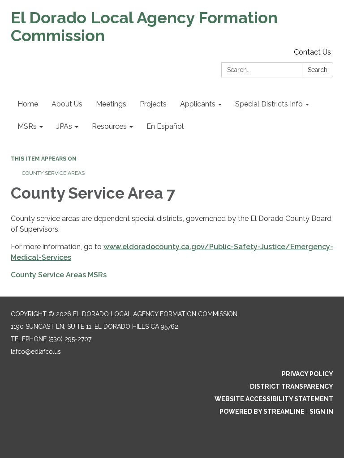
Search (317, 69)
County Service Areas (53, 173)
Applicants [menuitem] (197, 104)
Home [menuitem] (27, 104)
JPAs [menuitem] (64, 126)
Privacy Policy (307, 373)
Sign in (321, 411)
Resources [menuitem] (109, 126)
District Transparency (291, 386)
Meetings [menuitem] (111, 104)
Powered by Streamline (262, 411)
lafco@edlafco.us (36, 351)
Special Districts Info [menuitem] (269, 104)
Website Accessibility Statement (274, 399)
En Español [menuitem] (165, 126)
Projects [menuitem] (153, 104)
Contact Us (312, 52)
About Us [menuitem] (67, 104)
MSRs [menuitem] (27, 126)
